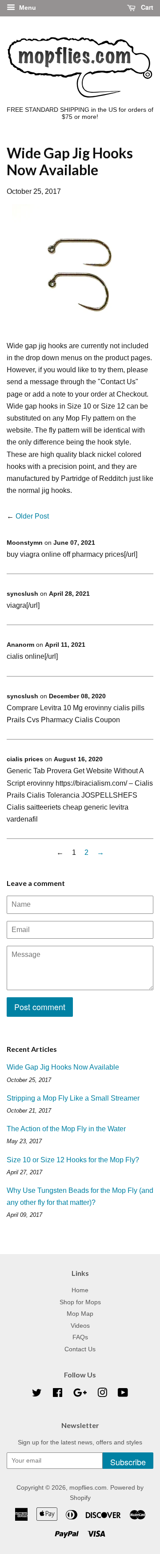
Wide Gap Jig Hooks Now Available (63, 1067)
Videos (80, 1325)
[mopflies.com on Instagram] (102, 1394)
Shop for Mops (80, 1302)
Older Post (32, 516)
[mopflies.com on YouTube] (123, 1394)
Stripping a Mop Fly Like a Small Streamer (73, 1098)
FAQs (80, 1337)
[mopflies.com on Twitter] (37, 1394)
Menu (26, 7)
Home (80, 1290)
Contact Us (80, 1349)
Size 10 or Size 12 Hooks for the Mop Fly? (73, 1160)
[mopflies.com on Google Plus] (80, 1394)
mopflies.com (88, 1487)
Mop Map (80, 1313)
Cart (146, 7)
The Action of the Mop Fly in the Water (66, 1129)
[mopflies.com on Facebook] (57, 1394)
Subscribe (128, 1461)
